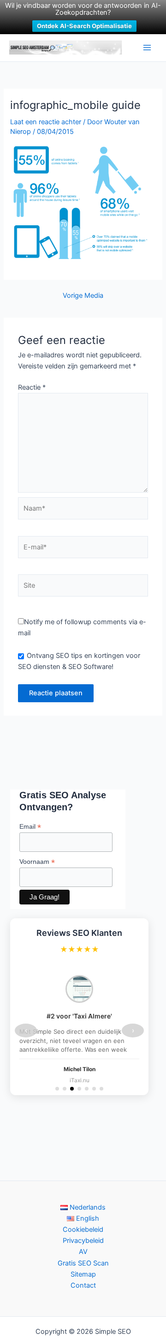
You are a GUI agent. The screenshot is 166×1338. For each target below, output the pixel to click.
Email (30, 826)
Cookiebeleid (83, 1229)
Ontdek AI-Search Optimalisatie (84, 26)
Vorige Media (83, 295)
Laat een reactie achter (45, 122)
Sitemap (83, 1274)
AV (83, 1252)
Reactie (32, 387)
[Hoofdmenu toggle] (147, 47)
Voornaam (37, 861)
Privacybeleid (83, 1240)
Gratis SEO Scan (83, 1263)
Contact (83, 1285)
